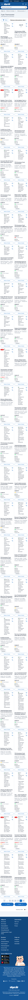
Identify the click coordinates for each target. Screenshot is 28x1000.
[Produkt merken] (12, 24)
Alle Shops (3, 923)
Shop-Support (4, 943)
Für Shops (3, 939)
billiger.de (3, 11)
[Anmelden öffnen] (26, 4)
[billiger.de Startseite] (7, 4)
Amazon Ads (4, 947)
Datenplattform (4, 925)
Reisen (22, 1)
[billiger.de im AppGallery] (14, 962)
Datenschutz (5, 992)
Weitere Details (7, 51)
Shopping (6, 1)
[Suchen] (25, 7)
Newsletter (17, 943)
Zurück (8, 904)
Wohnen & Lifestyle (10, 11)
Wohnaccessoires (21, 11)
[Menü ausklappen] (15, 11)
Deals (11, 1)
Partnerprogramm (5, 945)
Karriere (16, 923)
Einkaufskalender (5, 930)
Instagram (17, 939)
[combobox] (14, 7)
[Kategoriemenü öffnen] (2, 4)
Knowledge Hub (5, 950)
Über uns (17, 921)
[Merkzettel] (23, 4)
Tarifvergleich (16, 1)
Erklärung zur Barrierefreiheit (19, 993)
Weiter (19, 904)
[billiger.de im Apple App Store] (14, 956)
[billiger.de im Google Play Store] (14, 959)
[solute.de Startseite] (14, 995)
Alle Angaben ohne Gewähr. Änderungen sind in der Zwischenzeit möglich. (14, 970)
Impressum (22, 992)
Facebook (17, 941)
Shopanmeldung (5, 941)
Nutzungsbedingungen (7, 993)
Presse (16, 925)
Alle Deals (3, 921)
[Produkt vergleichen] (12, 26)
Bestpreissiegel (4, 928)
